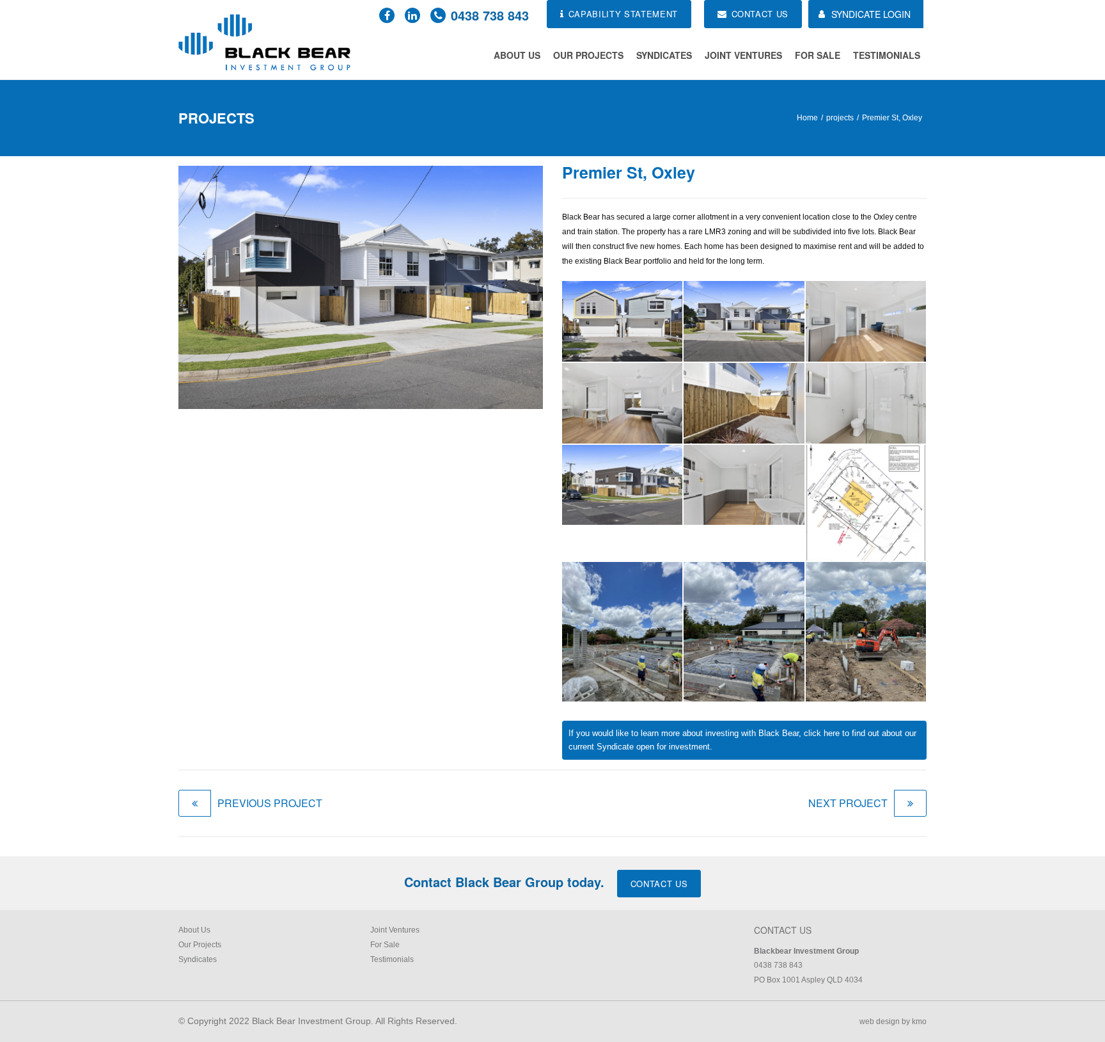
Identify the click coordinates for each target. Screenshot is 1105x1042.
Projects (216, 118)
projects (840, 117)
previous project (269, 803)
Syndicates (664, 55)
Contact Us (659, 884)
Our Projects (588, 55)
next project (848, 803)
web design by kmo (893, 1021)
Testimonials (886, 55)
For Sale (817, 55)
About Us (517, 55)
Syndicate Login (871, 14)
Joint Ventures (743, 55)
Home (807, 117)
